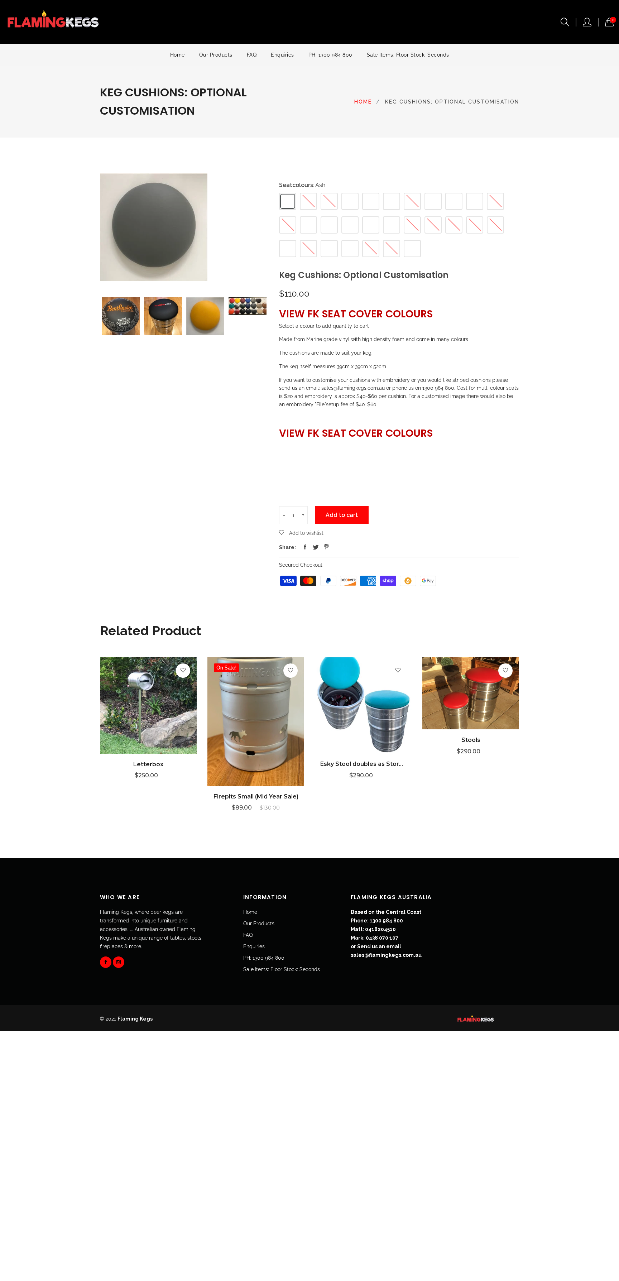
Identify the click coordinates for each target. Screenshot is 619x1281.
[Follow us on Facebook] (304, 547)
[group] (121, 316)
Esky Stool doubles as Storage (363, 764)
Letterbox (148, 764)
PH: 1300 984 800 (330, 55)
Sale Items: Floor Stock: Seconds (408, 55)
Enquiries (282, 55)
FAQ (252, 55)
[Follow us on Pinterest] (326, 547)
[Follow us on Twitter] (315, 547)
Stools (470, 740)
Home (177, 55)
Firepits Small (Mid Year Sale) (255, 796)
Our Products (215, 55)
